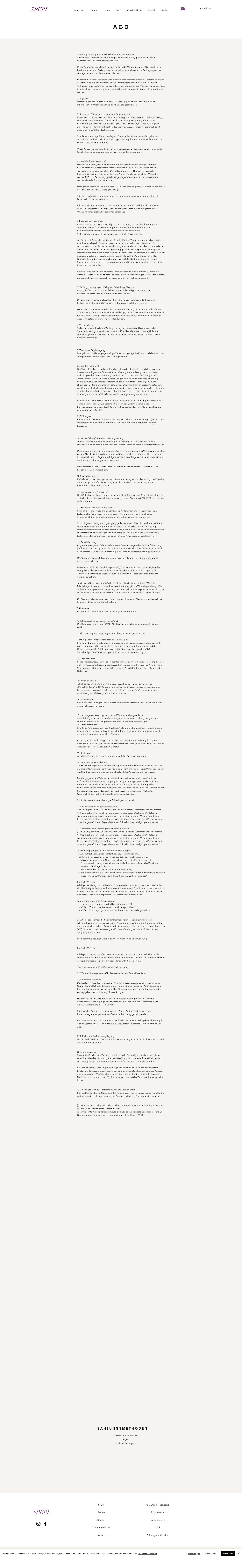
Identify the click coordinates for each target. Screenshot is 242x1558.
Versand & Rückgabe (157, 1504)
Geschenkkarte (101, 1527)
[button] (183, 8)
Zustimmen (228, 1553)
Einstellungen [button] (194, 1553)
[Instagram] (38, 1524)
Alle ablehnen (210, 1553)
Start (101, 1504)
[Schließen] (238, 1553)
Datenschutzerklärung (147, 1553)
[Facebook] (45, 1524)
